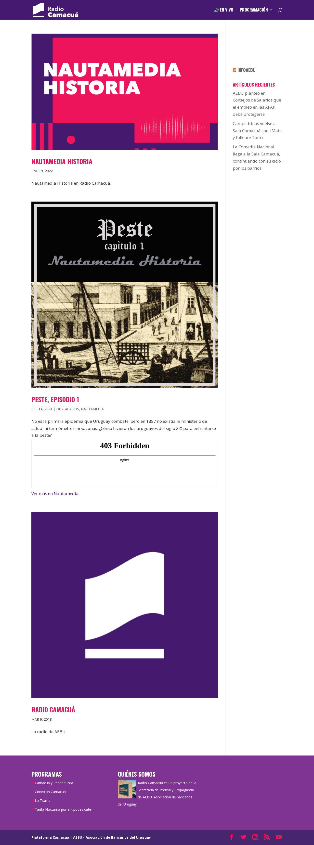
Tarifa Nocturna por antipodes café (63, 809)
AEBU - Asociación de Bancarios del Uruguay (112, 837)
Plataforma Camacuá (50, 837)
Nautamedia (92, 409)
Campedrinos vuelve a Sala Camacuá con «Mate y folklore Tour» (257, 131)
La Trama (42, 800)
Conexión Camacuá (50, 791)
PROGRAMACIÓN (254, 10)
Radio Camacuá (53, 709)
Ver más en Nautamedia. (55, 493)
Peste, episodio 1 (55, 399)
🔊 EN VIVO (223, 10)
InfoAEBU (246, 70)
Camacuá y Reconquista (54, 783)
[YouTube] (279, 837)
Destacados (67, 409)
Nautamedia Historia (61, 161)
